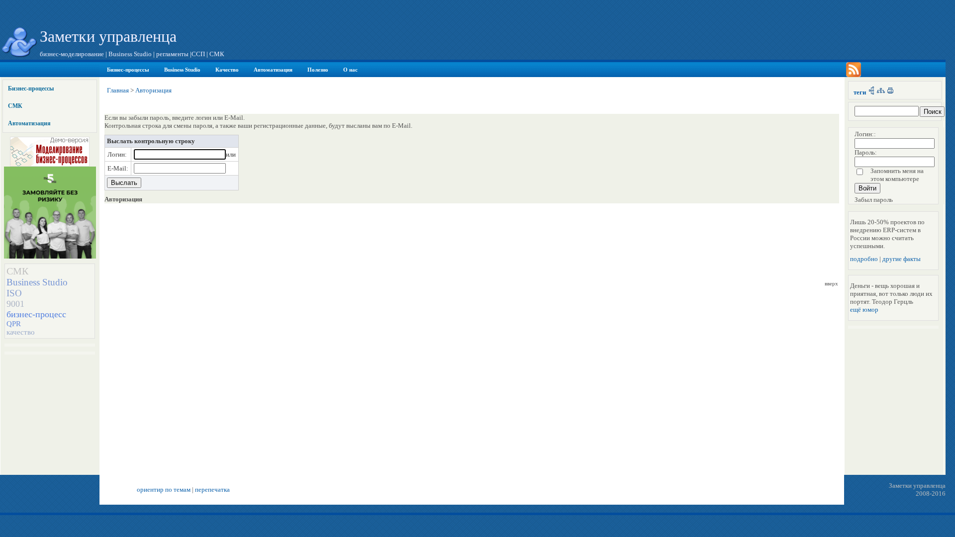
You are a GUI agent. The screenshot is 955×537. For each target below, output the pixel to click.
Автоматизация (273, 70)
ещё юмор (864, 309)
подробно (864, 259)
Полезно (317, 70)
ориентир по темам (164, 489)
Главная (118, 90)
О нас (350, 70)
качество (20, 332)
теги (860, 92)
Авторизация (153, 90)
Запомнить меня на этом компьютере (897, 174)
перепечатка (212, 489)
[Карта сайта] (881, 92)
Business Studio (182, 70)
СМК (15, 105)
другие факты (901, 259)
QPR (13, 324)
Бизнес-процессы (128, 70)
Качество (227, 70)
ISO (14, 293)
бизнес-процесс (36, 314)
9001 (15, 304)
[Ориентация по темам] (871, 92)
